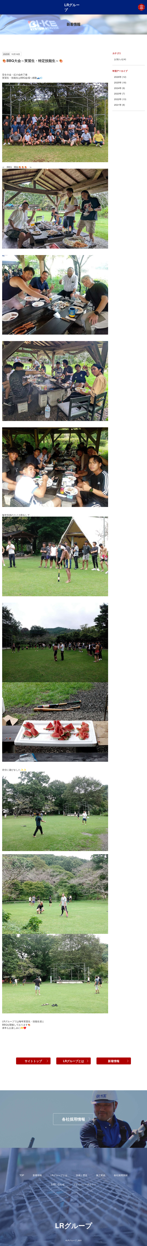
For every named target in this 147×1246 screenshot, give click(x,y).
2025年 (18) (120, 82)
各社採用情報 (73, 1119)
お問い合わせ (58, 1184)
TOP (22, 1175)
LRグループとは (73, 1061)
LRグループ (72, 7)
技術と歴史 (81, 1175)
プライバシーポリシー (84, 1184)
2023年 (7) (119, 93)
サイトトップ (33, 1061)
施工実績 (100, 1175)
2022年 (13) (120, 99)
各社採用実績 (121, 1175)
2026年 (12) (120, 77)
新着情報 (113, 1061)
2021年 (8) (119, 104)
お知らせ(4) (120, 59)
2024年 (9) (119, 88)
